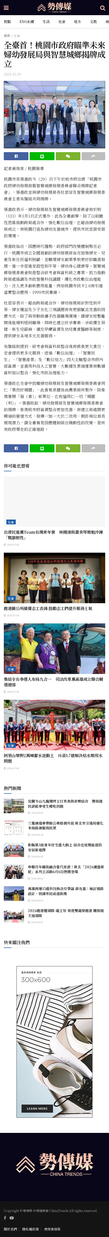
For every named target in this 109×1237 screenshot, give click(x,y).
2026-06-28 (36, 834)
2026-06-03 (36, 900)
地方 (77, 21)
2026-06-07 (36, 922)
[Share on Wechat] (68, 156)
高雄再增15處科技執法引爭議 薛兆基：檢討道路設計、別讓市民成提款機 (66, 891)
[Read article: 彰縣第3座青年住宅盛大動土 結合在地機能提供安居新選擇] (14, 850)
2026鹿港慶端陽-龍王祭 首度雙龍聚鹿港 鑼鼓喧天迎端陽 (66, 913)
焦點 (7, 21)
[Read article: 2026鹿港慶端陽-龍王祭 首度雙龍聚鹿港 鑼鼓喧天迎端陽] (14, 915)
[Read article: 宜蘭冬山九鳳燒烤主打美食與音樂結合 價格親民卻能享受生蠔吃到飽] (14, 806)
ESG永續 (27, 21)
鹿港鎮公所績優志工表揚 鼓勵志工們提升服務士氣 (48, 608)
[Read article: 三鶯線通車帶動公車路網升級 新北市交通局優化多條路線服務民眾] (14, 828)
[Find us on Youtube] (12, 1218)
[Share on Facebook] (16, 156)
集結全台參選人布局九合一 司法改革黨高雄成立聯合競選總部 (53, 682)
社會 (61, 21)
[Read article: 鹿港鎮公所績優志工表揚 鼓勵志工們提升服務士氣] (54, 578)
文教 (93, 21)
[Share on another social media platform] (93, 156)
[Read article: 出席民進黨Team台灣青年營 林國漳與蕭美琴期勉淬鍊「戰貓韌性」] (54, 501)
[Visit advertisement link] (54, 1042)
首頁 (7, 35)
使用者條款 (52, 1229)
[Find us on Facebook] (5, 1218)
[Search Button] (102, 7)
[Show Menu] (6, 7)
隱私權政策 (30, 1229)
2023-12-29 (12, 74)
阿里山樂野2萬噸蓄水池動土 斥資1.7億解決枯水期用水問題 (53, 758)
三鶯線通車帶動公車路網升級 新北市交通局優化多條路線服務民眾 (65, 826)
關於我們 (10, 1229)
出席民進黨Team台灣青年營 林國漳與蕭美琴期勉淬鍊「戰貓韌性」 (53, 535)
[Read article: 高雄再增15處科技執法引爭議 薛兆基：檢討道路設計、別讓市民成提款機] (14, 893)
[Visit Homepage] (54, 8)
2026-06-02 (36, 878)
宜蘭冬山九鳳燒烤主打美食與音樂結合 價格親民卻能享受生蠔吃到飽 (65, 804)
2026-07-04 (12, 615)
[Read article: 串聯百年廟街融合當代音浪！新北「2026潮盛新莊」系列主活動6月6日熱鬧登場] (14, 872)
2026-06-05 (36, 812)
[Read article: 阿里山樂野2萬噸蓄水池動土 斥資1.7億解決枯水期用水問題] (54, 725)
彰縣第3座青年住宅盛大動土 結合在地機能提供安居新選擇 (65, 847)
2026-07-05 (12, 544)
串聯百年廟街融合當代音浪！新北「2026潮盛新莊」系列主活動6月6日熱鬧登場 (66, 869)
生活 (46, 21)
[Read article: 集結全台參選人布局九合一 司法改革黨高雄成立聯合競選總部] (54, 648)
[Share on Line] (42, 156)
